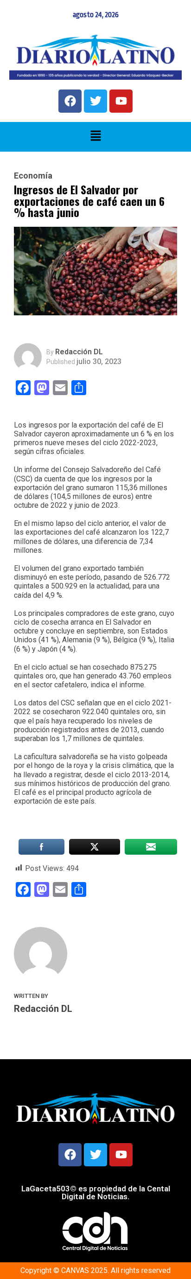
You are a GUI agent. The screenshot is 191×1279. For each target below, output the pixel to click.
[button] (95, 137)
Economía (33, 175)
